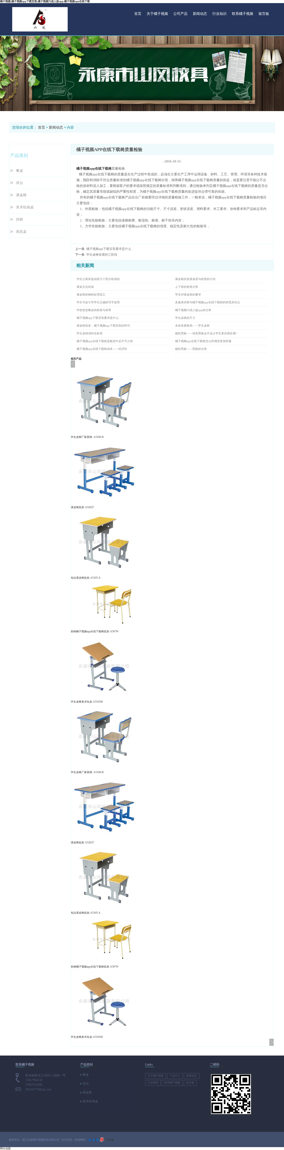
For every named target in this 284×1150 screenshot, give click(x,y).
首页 (137, 14)
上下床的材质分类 (186, 286)
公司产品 (180, 14)
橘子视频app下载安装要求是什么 (108, 249)
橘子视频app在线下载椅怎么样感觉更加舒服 (203, 341)
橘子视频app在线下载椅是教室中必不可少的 (105, 341)
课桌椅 (21, 195)
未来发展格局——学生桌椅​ (192, 325)
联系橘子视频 (242, 14)
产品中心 (175, 1075)
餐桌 (19, 170)
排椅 (19, 219)
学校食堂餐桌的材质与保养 (94, 310)
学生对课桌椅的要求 (188, 294)
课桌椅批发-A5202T (82, 507)
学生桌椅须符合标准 (90, 333)
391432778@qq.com (38, 1089)
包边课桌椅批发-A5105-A (86, 577)
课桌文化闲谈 (85, 286)
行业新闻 (153, 1082)
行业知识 (219, 14)
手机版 (110, 1139)
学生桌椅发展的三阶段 (101, 254)
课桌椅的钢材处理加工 (91, 294)
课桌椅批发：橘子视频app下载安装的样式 (103, 325)
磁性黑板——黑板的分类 (191, 349)
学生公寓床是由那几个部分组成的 (98, 279)
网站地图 (5, 1148)
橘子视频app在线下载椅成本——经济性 (102, 349)
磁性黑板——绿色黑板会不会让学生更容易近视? (206, 333)
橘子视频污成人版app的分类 (193, 310)
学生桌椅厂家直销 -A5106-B (87, 437)
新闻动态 (200, 14)
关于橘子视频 (157, 14)
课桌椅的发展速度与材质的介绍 (195, 279)
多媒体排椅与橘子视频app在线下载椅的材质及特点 (207, 302)
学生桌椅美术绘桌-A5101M (87, 701)
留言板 (263, 14)
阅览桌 (21, 231)
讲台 (19, 183)
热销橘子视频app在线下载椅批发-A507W (94, 631)
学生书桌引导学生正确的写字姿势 (98, 302)
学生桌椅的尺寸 (185, 317)
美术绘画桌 (25, 207)
